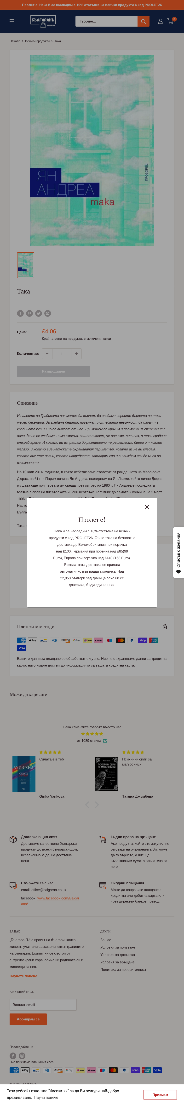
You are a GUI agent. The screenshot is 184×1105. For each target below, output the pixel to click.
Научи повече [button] (46, 1097)
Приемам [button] (160, 1095)
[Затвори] (147, 506)
